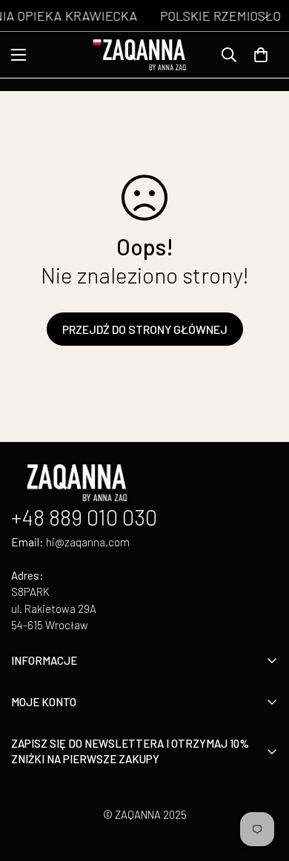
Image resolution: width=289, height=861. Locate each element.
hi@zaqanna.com (88, 542)
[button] (261, 55)
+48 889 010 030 (84, 517)
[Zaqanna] (144, 55)
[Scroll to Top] (262, 782)
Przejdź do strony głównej (144, 329)
